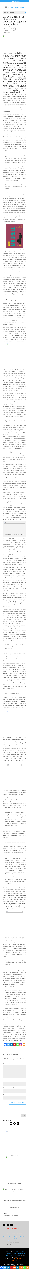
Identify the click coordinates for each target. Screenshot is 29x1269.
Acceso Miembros (13, 1228)
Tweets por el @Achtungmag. (11, 1215)
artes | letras (15, 29)
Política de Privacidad (20, 1237)
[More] (24, 1044)
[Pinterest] (14, 1044)
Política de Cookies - (8, 1237)
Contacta (19, 1183)
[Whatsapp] (17, 1044)
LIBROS (5, 31)
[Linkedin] (11, 1044)
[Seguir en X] (8, 1225)
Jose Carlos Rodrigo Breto (12, 27)
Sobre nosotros (12, 1183)
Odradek (15, 31)
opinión (20, 31)
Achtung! (9, 29)
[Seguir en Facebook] (4, 1225)
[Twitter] (8, 1044)
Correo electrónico (8, 1088)
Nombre (5, 1081)
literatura (9, 31)
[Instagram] (20, 1044)
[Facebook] (5, 1044)
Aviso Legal (15, 1238)
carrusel (22, 29)
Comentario (6, 1064)
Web (4, 1094)
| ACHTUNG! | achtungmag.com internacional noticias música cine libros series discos (14, 1253)
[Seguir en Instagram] (11, 1225)
